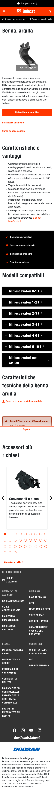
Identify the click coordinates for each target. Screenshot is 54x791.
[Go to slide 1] (5, 534)
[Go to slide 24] (30, 546)
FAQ (31, 659)
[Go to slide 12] (15, 540)
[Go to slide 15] (30, 540)
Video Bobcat (36, 615)
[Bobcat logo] (26, 11)
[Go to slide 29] (10, 552)
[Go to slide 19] (5, 546)
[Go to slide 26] (40, 546)
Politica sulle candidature (10, 671)
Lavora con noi (37, 597)
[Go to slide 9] (45, 534)
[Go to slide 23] (25, 546)
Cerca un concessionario (22, 245)
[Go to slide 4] (20, 534)
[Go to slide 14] (25, 540)
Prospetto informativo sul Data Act (11, 712)
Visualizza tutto (13, 562)
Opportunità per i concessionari (39, 652)
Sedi (31, 603)
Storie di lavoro (38, 621)
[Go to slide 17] (40, 540)
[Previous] (4, 498)
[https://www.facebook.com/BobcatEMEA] (14, 731)
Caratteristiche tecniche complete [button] (24, 401)
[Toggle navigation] (5, 11)
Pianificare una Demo (13, 122)
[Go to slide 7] (35, 534)
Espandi (27, 429)
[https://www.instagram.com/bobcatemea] (23, 731)
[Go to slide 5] (25, 534)
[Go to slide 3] (15, 534)
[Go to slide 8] (40, 534)
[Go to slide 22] (20, 546)
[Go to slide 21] (15, 546)
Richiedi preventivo (13, 600)
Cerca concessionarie (13, 131)
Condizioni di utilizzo (9, 680)
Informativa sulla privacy (12, 652)
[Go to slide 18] (45, 540)
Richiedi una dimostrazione (10, 618)
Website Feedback (39, 665)
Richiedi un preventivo (27, 112)
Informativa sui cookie (11, 661)
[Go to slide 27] (45, 546)
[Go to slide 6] (30, 534)
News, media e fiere (39, 609)
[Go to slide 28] (5, 552)
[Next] (50, 498)
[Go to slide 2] (10, 534)
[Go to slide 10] (5, 540)
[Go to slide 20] (10, 546)
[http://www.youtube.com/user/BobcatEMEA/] (31, 731)
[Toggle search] (49, 11)
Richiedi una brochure (20, 253)
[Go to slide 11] (10, 540)
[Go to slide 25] (35, 546)
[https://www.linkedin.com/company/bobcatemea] (39, 731)
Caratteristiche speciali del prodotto (38, 631)
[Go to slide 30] (15, 552)
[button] (27, 291)
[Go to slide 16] (35, 540)
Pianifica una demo (19, 262)
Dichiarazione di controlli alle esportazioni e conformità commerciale (11, 695)
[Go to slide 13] (20, 540)
